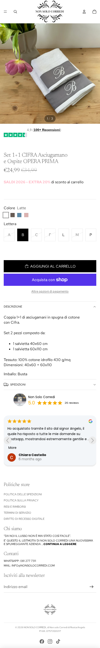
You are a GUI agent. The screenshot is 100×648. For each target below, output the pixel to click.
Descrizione (13, 306)
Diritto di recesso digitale (24, 519)
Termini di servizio (17, 513)
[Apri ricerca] (15, 12)
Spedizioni (18, 384)
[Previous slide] (7, 440)
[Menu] (5, 11)
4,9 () (44, 130)
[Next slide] (92, 440)
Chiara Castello (32, 455)
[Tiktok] (58, 641)
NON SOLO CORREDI (35, 627)
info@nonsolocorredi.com (33, 565)
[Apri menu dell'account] (84, 12)
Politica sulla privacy (21, 500)
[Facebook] (42, 641)
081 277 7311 (28, 561)
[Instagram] (50, 641)
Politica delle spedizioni (23, 494)
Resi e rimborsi (15, 507)
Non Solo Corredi (41, 397)
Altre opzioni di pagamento (50, 291)
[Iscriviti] (91, 586)
